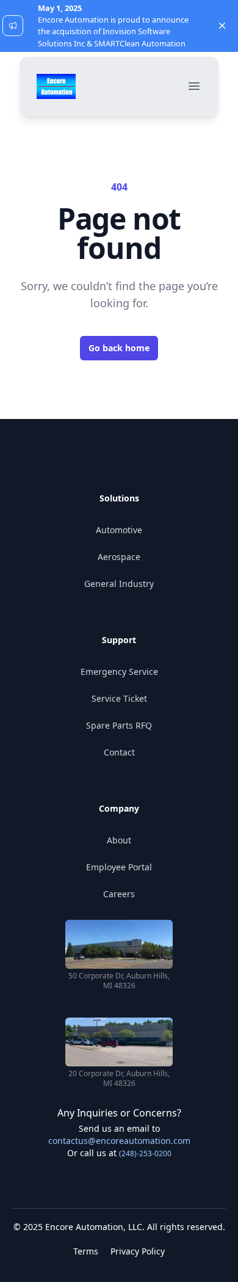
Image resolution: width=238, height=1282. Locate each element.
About (119, 840)
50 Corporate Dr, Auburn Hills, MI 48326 (119, 981)
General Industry (119, 583)
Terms (85, 1251)
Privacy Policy (137, 1251)
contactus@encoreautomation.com (119, 1140)
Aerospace (119, 557)
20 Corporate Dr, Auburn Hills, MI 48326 (119, 1078)
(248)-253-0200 (145, 1153)
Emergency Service (119, 671)
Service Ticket (119, 698)
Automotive (119, 530)
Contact (119, 752)
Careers (119, 894)
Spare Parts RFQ (119, 725)
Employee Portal (119, 867)
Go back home (119, 348)
